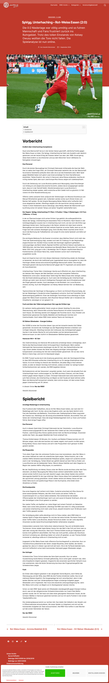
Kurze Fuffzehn (13, 656)
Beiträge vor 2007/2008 (17, 661)
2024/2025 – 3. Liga (54, 17)
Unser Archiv (11, 654)
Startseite (54, 5)
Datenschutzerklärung (11, 680)
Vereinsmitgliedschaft (90, 5)
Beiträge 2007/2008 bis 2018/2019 (21, 658)
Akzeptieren (55, 673)
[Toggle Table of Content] (83, 127)
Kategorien (75, 5)
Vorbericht (28, 129)
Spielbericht (29, 132)
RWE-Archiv (63, 5)
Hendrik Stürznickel (49, 47)
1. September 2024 (65, 47)
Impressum (21, 680)
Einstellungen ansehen (96, 673)
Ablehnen (76, 673)
